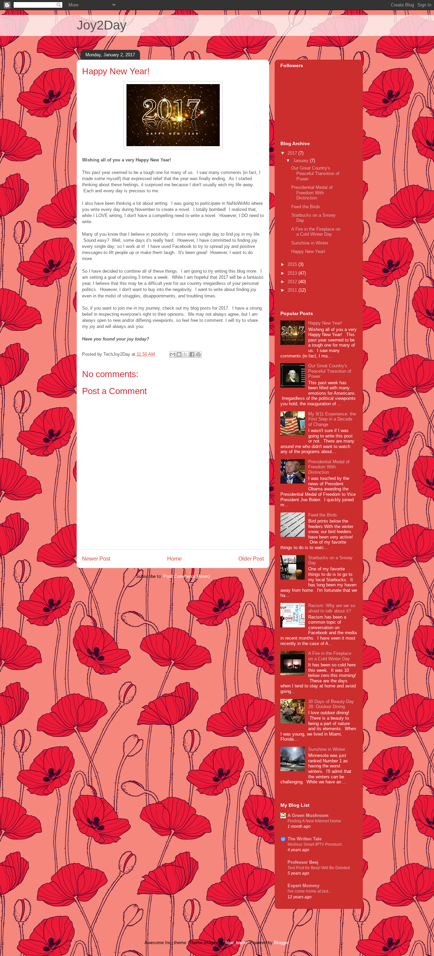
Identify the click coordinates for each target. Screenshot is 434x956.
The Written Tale (304, 838)
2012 (293, 281)
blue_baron (236, 942)
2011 (293, 290)
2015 (293, 264)
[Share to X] (185, 354)
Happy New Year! (308, 251)
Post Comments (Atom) (186, 576)
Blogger (281, 942)
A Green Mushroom (308, 815)
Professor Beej (303, 862)
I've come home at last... (309, 891)
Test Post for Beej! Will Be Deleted (319, 867)
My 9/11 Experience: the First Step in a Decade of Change (332, 419)
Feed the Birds (305, 206)
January (301, 160)
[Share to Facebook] (192, 354)
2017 (293, 153)
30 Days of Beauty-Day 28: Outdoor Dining (331, 704)
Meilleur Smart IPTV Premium (315, 844)
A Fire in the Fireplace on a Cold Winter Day (315, 232)
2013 (293, 273)
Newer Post (96, 559)
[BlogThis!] (179, 354)
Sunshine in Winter (309, 243)
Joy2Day (101, 25)
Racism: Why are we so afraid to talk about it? (331, 608)
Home (174, 559)
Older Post (251, 559)
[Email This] (172, 354)
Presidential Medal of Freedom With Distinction (312, 192)
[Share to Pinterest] (198, 354)
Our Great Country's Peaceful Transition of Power (315, 173)
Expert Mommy (303, 885)
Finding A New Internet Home (314, 821)
